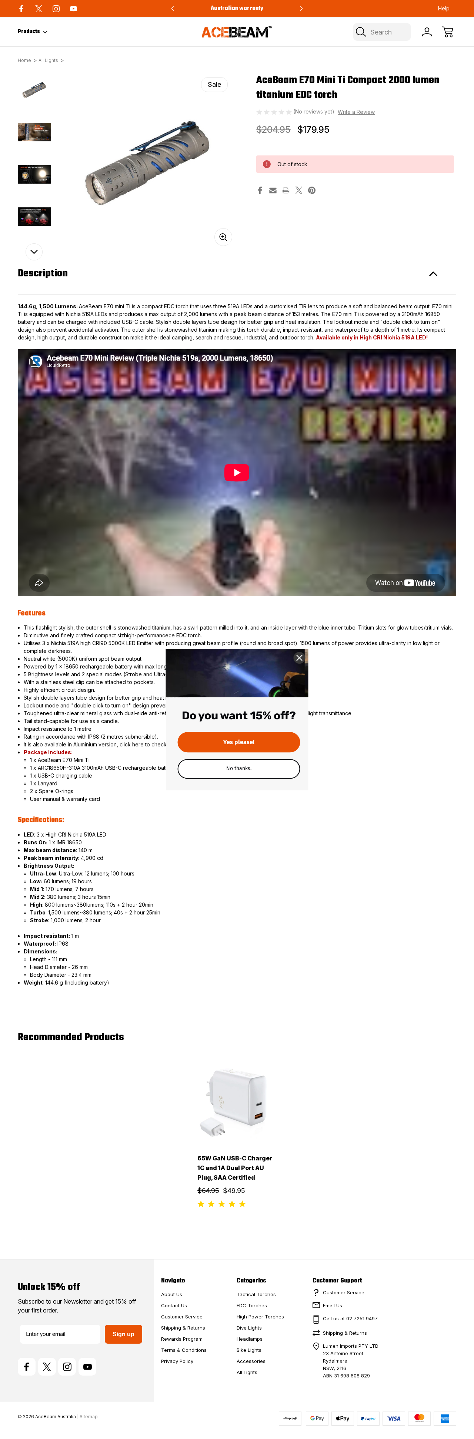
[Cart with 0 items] (447, 31)
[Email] (273, 190)
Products (29, 31)
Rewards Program (182, 1339)
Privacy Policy (177, 1361)
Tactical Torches (256, 1294)
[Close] (299, 658)
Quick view (238, 1074)
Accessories (251, 1361)
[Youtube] (73, 8)
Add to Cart (237, 1122)
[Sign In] (426, 31)
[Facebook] (21, 8)
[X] (38, 8)
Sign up (123, 1334)
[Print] (286, 190)
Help (444, 8)
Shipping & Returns (183, 1328)
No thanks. (238, 768)
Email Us (332, 1305)
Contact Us (174, 1305)
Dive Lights (249, 1328)
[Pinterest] (312, 190)
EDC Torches (252, 1305)
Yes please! (238, 741)
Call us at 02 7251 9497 (350, 1318)
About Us (171, 1294)
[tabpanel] (34, 89)
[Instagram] (56, 8)
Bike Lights (249, 1350)
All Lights (247, 1372)
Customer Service (182, 1317)
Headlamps (250, 1339)
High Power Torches (260, 1317)
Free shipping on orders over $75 (237, 8)
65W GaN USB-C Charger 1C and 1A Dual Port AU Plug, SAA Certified (234, 1167)
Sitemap (89, 1416)
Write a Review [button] (356, 112)
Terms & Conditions (184, 1350)
